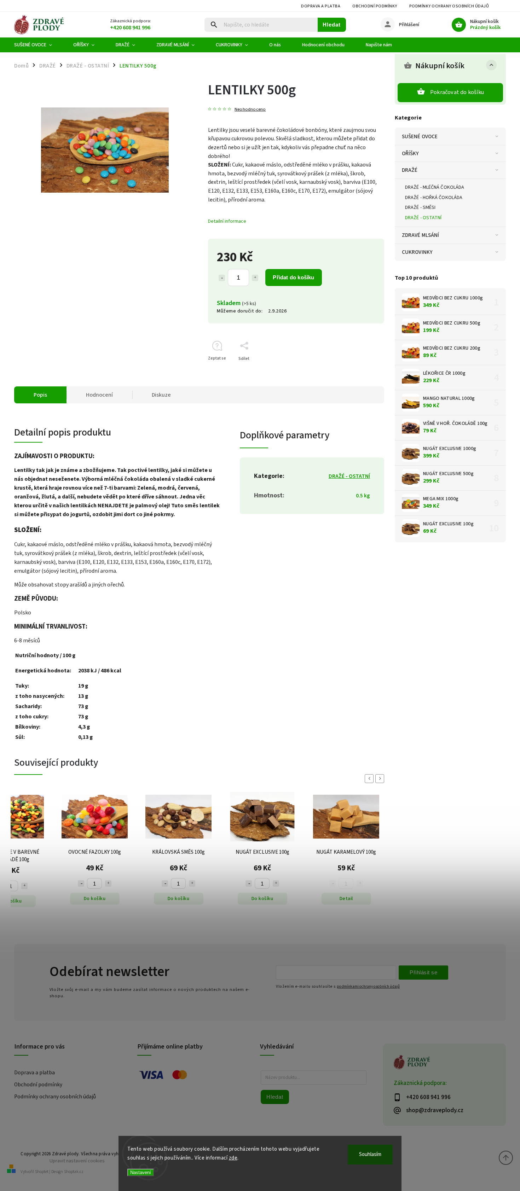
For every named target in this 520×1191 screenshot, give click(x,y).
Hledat (332, 25)
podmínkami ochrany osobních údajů (368, 986)
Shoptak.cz (73, 1172)
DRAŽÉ (410, 170)
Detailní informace (227, 221)
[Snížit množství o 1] (222, 278)
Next (381, 778)
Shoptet (41, 1172)
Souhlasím (370, 1154)
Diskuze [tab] (161, 395)
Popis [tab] (40, 395)
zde (233, 1158)
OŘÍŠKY (410, 153)
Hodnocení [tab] (99, 395)
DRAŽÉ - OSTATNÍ (423, 217)
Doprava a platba (320, 6)
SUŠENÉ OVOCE (420, 136)
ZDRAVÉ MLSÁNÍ (420, 235)
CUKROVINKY (417, 252)
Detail (262, 898)
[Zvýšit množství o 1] (255, 278)
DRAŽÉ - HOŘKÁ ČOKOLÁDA (433, 197)
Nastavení (140, 1172)
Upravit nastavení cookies (77, 1160)
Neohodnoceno (250, 109)
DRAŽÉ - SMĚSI (420, 207)
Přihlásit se (423, 972)
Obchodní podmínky (374, 6)
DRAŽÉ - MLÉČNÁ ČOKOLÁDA (434, 187)
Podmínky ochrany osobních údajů (449, 6)
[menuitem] (38, 44)
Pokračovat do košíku (457, 92)
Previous (370, 778)
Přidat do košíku (293, 277)
